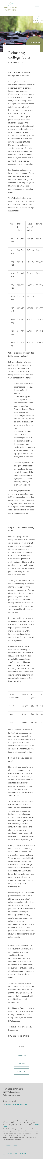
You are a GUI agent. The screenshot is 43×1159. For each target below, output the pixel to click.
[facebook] (5, 1110)
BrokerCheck (12, 1146)
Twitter (21, 1063)
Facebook (21, 1055)
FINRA (37, 1125)
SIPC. (5, 1127)
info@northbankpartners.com (15, 1104)
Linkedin (21, 1071)
